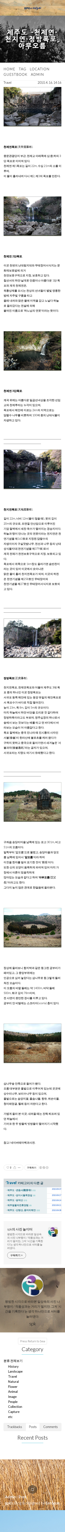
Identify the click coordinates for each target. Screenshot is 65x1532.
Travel (8, 82)
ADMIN (37, 74)
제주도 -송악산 (15, 1200)
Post (22, 1496)
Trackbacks (14, 1427)
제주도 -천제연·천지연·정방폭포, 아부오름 (32, 39)
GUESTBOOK (15, 74)
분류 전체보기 (13, 1361)
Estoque (53, 1503)
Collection (15, 1407)
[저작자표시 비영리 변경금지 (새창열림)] (44, 1167)
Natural (13, 1381)
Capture (14, 1412)
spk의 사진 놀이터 (19, 1229)
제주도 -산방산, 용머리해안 (21, 1210)
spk (8, 1503)
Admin (10, 1496)
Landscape (15, 1371)
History (13, 1366)
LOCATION (40, 69)
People (13, 1402)
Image (12, 1397)
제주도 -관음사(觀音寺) (19, 1190)
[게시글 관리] (19, 1167)
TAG (22, 69)
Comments (50, 1427)
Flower (13, 1387)
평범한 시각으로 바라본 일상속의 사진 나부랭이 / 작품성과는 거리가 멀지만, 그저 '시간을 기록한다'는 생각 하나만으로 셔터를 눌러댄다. (25, 1241)
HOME (9, 69)
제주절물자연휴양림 (18, 1205)
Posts (33, 1427)
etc (10, 1417)
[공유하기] (14, 1167)
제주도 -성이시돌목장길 (19, 1195)
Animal (13, 1391)
